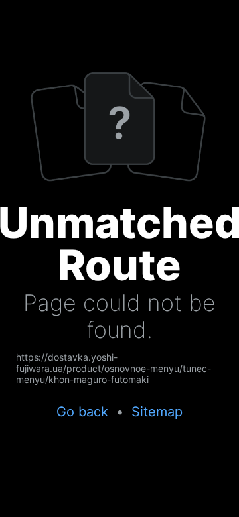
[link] (119, 368)
